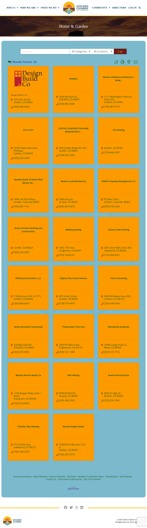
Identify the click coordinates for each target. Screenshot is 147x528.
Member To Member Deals (91, 476)
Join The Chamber (92, 479)
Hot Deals (71, 476)
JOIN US (10, 7)
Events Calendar (57, 476)
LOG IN (132, 7)
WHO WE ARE (28, 7)
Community (99, 7)
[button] (9, 62)
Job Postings (126, 476)
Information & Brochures (70, 479)
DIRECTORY (119, 7)
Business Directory (22, 476)
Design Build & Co (19, 95)
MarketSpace (112, 476)
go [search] (121, 51)
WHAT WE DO (48, 7)
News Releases (40, 476)
